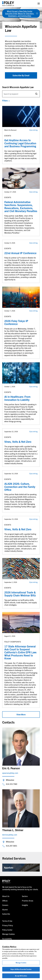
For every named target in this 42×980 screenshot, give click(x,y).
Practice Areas (27, 900)
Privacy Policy (7, 925)
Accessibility (7, 939)
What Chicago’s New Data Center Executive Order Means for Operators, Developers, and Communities (19, 13)
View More (21, 714)
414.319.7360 (11, 784)
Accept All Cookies (21, 976)
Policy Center (7, 930)
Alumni (5, 909)
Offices (5, 900)
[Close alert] (37, 13)
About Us (5, 896)
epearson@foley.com (10, 773)
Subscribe (6, 914)
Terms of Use (7, 921)
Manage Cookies (21, 963)
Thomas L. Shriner (12, 830)
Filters (5, 100)
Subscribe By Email (21, 75)
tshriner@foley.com (9, 835)
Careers (5, 905)
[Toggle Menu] (39, 3)
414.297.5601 (11, 846)
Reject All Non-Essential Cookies (21, 969)
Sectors (25, 896)
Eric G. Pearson (11, 768)
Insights (25, 905)
